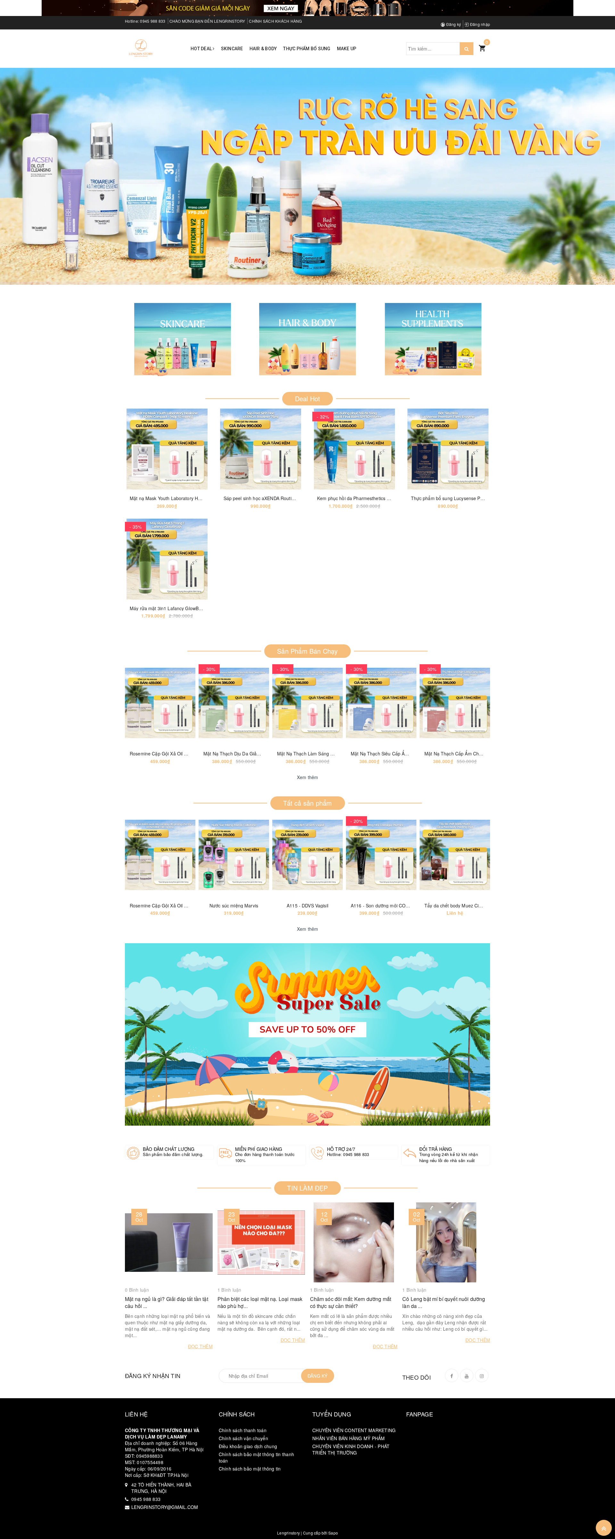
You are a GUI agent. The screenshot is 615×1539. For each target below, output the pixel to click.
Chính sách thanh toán (242, 1430)
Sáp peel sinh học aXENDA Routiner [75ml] (268, 498)
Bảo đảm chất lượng (169, 1149)
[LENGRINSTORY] (141, 48)
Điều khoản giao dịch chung (248, 1446)
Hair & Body (263, 48)
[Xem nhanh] (191, 449)
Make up (347, 48)
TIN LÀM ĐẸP (307, 1187)
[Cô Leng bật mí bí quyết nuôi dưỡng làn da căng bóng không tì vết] (446, 1242)
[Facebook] (451, 1375)
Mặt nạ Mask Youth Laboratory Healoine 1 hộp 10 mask (187, 498)
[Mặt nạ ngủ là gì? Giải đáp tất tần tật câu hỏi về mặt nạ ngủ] (169, 1242)
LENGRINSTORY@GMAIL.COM (164, 1507)
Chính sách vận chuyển (243, 1438)
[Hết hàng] (136, 703)
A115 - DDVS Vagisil (307, 905)
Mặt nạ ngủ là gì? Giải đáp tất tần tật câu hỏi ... (166, 1303)
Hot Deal (202, 48)
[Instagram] (481, 1375)
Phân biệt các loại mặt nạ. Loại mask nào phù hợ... (259, 1303)
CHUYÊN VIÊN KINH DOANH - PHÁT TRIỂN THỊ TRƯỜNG (351, 1449)
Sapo (333, 1532)
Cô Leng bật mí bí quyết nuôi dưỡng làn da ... (443, 1303)
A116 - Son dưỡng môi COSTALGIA (387, 905)
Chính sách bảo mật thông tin (250, 1468)
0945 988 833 (152, 21)
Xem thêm (307, 777)
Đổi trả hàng (435, 1149)
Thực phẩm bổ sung (306, 48)
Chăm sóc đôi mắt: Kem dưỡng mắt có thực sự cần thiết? (350, 1303)
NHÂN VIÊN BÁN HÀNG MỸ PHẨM (348, 1438)
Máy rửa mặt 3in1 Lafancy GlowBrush (169, 608)
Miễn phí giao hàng (259, 1149)
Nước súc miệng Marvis (233, 905)
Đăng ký (453, 24)
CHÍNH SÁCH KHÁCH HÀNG (275, 21)
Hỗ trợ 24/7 (341, 1149)
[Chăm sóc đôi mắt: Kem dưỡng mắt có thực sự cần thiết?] (354, 1242)
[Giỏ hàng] (482, 47)
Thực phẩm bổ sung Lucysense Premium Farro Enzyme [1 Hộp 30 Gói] (484, 498)
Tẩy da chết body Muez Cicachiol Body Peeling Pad (477, 905)
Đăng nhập (479, 24)
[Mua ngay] (237, 449)
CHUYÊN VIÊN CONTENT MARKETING (354, 1430)
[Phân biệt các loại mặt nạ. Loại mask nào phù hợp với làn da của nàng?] (261, 1242)
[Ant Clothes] (307, 1034)
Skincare (232, 48)
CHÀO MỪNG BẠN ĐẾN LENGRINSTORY (207, 21)
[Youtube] (466, 1375)
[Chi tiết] (143, 449)
